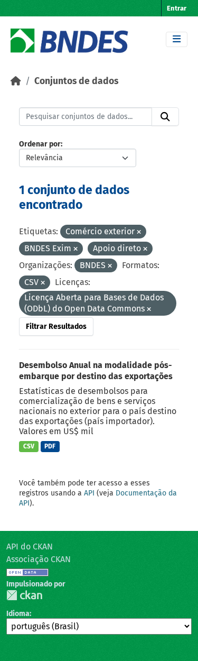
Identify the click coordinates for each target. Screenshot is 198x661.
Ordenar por (40, 144)
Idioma (18, 613)
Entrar (176, 8)
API (89, 493)
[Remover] (139, 232)
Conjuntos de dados (76, 81)
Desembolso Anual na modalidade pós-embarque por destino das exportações (96, 370)
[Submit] (165, 116)
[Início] (16, 81)
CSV (28, 446)
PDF (49, 446)
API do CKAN (29, 546)
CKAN (24, 595)
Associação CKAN (38, 559)
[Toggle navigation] (176, 39)
